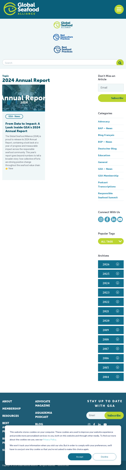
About (7, 401)
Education (104, 155)
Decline (104, 456)
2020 (106, 320)
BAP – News (105, 128)
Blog (39, 424)
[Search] (120, 63)
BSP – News (105, 141)
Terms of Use (63, 465)
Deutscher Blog (107, 148)
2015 (106, 367)
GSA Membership (108, 175)
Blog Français (106, 135)
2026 (106, 264)
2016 (106, 358)
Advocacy (104, 121)
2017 (106, 349)
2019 (106, 330)
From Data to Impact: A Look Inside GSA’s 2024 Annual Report (22, 127)
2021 (106, 311)
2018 (106, 339)
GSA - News (14, 116)
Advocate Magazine (42, 403)
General (102, 162)
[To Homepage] (21, 9)
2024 (106, 283)
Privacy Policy (49, 439)
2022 (106, 302)
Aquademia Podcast (43, 415)
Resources (10, 416)
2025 (106, 274)
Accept (79, 456)
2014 (106, 377)
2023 (106, 292)
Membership (11, 408)
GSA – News (105, 168)
